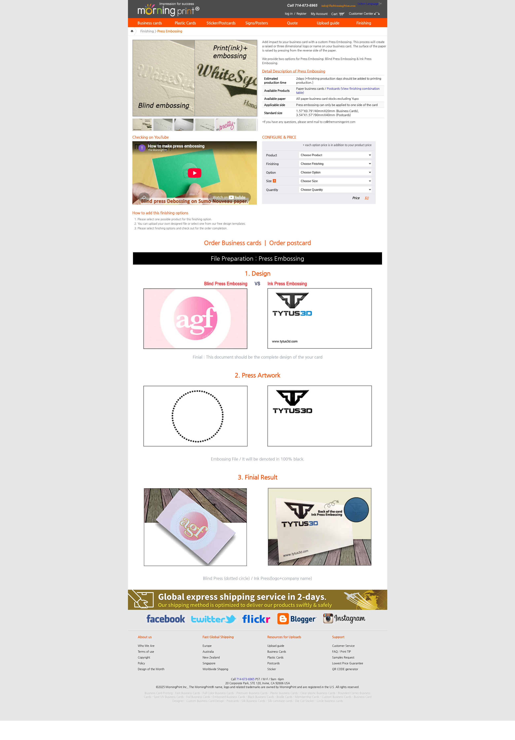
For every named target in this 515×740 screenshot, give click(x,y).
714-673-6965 (245, 679)
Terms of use (146, 651)
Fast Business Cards (187, 693)
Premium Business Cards (252, 693)
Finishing (363, 23)
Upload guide (328, 23)
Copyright (144, 657)
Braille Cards (284, 696)
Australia (208, 651)
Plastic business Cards (284, 693)
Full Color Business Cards (218, 693)
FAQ (335, 651)
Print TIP (345, 651)
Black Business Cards (261, 696)
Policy (141, 663)
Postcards (333, 88)
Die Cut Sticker (304, 700)
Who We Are (146, 645)
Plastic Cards (185, 23)
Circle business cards (330, 700)
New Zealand (211, 657)
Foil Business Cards (198, 696)
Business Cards (276, 651)
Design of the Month (151, 669)
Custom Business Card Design (205, 700)
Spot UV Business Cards (169, 696)
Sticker (271, 669)
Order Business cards (232, 242)
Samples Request (343, 657)
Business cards (150, 23)
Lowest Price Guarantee (347, 663)
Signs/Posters (256, 23)
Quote (292, 23)
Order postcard (290, 242)
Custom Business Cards (336, 696)
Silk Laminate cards (280, 700)
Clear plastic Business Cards (317, 693)
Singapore (209, 663)
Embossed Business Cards (229, 696)
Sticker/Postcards (221, 23)
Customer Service (343, 645)
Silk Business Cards (253, 700)
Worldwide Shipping (215, 669)
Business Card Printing (159, 693)
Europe (207, 645)
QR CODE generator (345, 669)
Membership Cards (307, 696)
